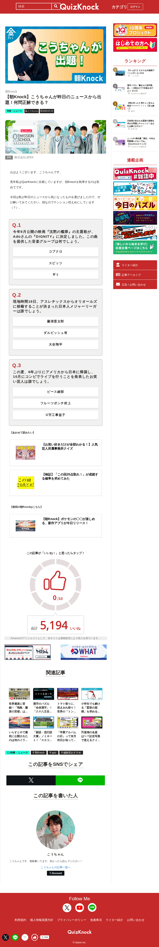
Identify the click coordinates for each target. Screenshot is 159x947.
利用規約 (20, 920)
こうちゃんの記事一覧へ (56, 867)
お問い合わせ (135, 920)
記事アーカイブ (131, 274)
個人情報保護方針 (41, 920)
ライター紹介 (130, 265)
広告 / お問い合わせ (134, 284)
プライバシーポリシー (71, 920)
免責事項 (96, 920)
